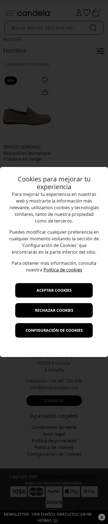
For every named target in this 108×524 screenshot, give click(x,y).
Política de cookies (62, 270)
